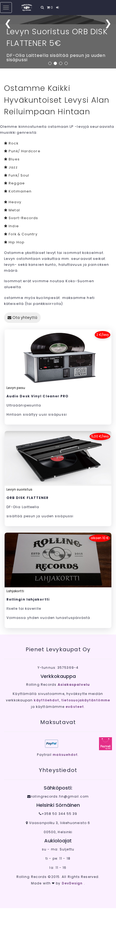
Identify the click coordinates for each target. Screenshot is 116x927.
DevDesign (73, 883)
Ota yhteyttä (24, 317)
